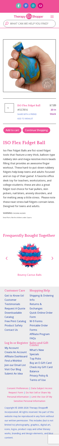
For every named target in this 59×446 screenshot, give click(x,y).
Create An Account (16, 352)
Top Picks (35, 358)
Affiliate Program (40, 334)
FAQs (33, 338)
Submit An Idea (14, 373)
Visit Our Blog (13, 369)
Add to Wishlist (25, 118)
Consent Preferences (17, 388)
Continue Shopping (36, 130)
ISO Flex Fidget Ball (28, 105)
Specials (34, 354)
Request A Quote (15, 308)
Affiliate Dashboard (16, 356)
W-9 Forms (36, 321)
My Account (12, 348)
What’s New (37, 350)
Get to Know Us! (14, 295)
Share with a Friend (27, 114)
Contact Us (11, 330)
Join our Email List (15, 365)
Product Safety (13, 325)
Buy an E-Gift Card (41, 363)
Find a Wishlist (13, 360)
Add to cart (12, 130)
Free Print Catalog (15, 321)
